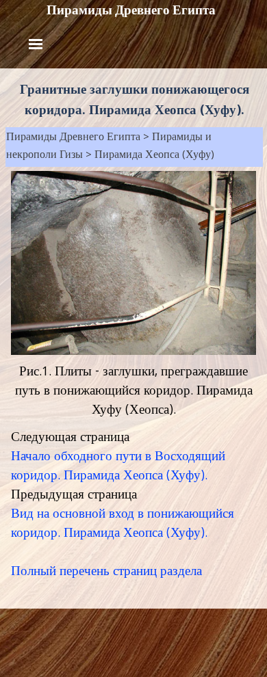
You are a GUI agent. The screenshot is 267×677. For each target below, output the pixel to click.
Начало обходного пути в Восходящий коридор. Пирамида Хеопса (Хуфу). (118, 467)
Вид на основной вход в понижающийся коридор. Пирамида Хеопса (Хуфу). (122, 524)
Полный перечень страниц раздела (106, 572)
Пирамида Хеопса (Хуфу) (154, 156)
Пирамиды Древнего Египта (131, 10)
